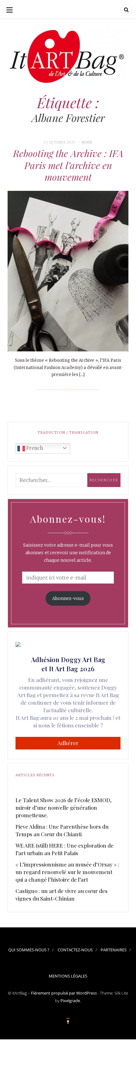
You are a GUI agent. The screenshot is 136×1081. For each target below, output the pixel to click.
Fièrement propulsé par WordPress (64, 993)
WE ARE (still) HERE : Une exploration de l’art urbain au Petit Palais (64, 849)
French (34, 447)
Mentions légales (68, 976)
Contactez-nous (75, 950)
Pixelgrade (70, 1000)
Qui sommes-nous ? (28, 950)
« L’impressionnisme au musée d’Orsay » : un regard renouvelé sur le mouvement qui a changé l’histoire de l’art (67, 872)
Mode (87, 142)
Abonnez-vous (68, 598)
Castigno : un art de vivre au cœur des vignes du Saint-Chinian (61, 894)
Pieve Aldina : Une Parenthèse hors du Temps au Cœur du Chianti (61, 830)
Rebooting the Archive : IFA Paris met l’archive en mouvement (68, 165)
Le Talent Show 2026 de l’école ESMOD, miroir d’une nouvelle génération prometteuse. (63, 807)
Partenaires (114, 950)
